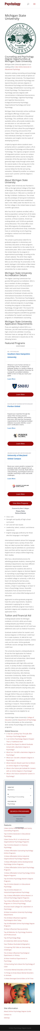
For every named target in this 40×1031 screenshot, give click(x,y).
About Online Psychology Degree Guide (17, 1011)
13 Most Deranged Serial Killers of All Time (18, 978)
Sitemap (7, 1018)
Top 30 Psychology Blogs (12, 938)
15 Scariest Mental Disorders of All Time (17, 970)
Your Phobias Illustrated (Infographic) (17, 944)
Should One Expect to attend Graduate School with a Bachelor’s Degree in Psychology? (19, 747)
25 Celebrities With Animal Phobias (16, 941)
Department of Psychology (27, 720)
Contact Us (7, 1015)
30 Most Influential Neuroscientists (16, 929)
